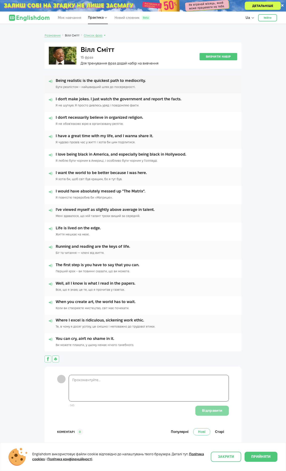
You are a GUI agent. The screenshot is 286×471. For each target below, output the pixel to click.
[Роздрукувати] (55, 359)
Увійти (268, 17)
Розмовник (53, 35)
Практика (96, 17)
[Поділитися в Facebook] (48, 359)
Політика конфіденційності (69, 459)
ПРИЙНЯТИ (261, 456)
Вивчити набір (218, 56)
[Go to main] (29, 18)
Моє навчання (69, 17)
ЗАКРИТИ (226, 456)
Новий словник (132, 17)
